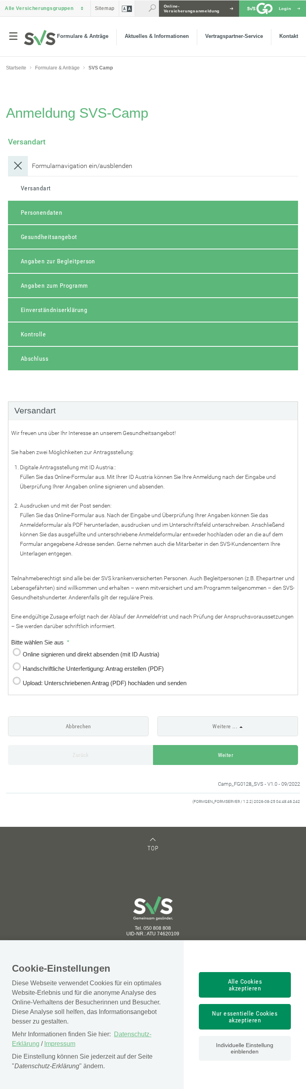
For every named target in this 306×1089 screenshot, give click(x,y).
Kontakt (288, 36)
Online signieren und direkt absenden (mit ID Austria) (91, 654)
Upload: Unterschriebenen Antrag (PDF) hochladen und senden (104, 683)
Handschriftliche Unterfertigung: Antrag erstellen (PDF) (93, 668)
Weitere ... (224, 726)
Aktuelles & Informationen (157, 36)
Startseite (16, 68)
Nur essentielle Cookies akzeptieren (244, 1017)
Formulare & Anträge (82, 36)
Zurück (80, 755)
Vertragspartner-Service (234, 36)
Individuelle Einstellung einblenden (244, 1048)
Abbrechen (78, 726)
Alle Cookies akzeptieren (245, 985)
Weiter (225, 755)
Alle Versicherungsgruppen (39, 8)
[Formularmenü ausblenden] (18, 168)
